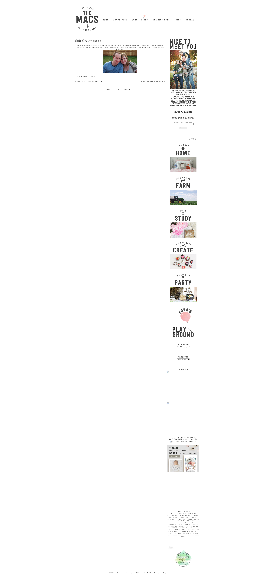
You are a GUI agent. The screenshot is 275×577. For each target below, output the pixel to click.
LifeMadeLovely (140, 572)
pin (117, 89)
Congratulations (152, 81)
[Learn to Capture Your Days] (183, 441)
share (108, 89)
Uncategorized (89, 76)
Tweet (127, 89)
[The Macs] (106, 18)
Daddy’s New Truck (89, 81)
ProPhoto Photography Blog (156, 572)
